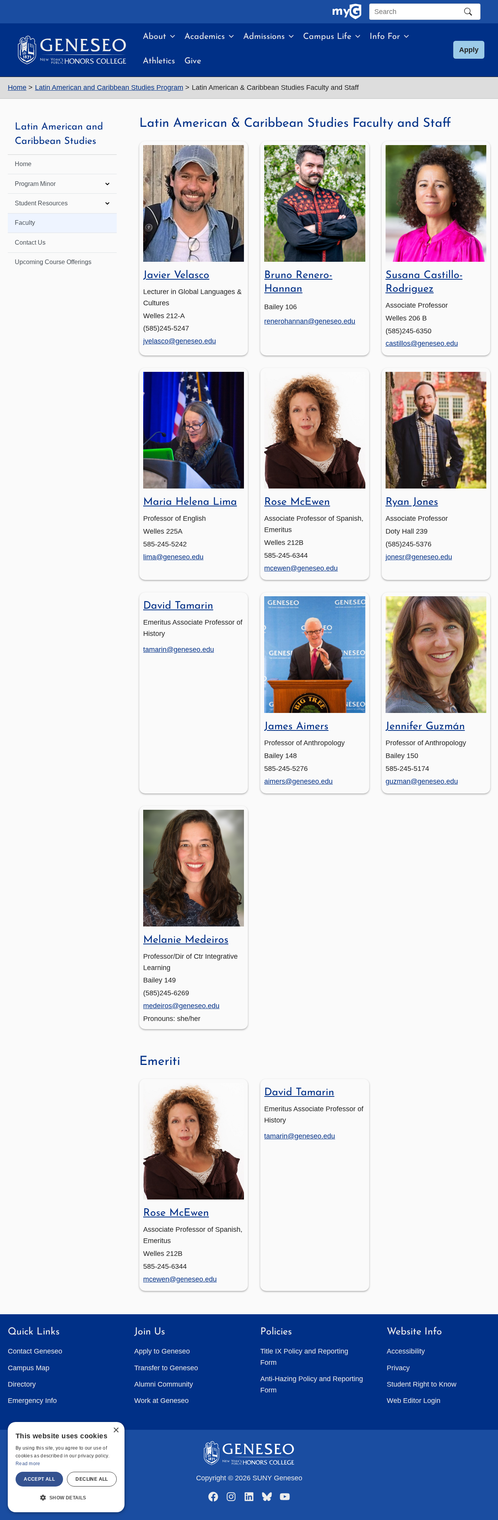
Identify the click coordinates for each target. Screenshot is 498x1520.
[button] (170, 37)
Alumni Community (163, 1384)
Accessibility (406, 1351)
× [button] (116, 1430)
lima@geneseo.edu (173, 557)
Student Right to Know (421, 1384)
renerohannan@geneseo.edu (309, 321)
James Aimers (296, 726)
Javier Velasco (176, 275)
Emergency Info (32, 1400)
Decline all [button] (91, 1479)
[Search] (468, 11)
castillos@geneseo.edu (422, 343)
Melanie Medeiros (185, 940)
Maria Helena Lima (190, 502)
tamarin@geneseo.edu (178, 649)
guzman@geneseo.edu (422, 781)
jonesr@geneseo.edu (419, 557)
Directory (22, 1384)
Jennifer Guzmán (425, 726)
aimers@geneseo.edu (298, 781)
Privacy (398, 1368)
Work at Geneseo (161, 1400)
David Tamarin (178, 606)
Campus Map (28, 1368)
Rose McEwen (297, 502)
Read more (28, 1463)
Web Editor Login (413, 1400)
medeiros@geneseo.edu (181, 1006)
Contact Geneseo (35, 1351)
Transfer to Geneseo (166, 1368)
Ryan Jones (412, 502)
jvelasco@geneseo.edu (179, 341)
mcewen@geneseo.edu (301, 568)
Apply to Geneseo (162, 1351)
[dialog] (66, 1467)
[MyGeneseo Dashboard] (346, 11)
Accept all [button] (39, 1479)
